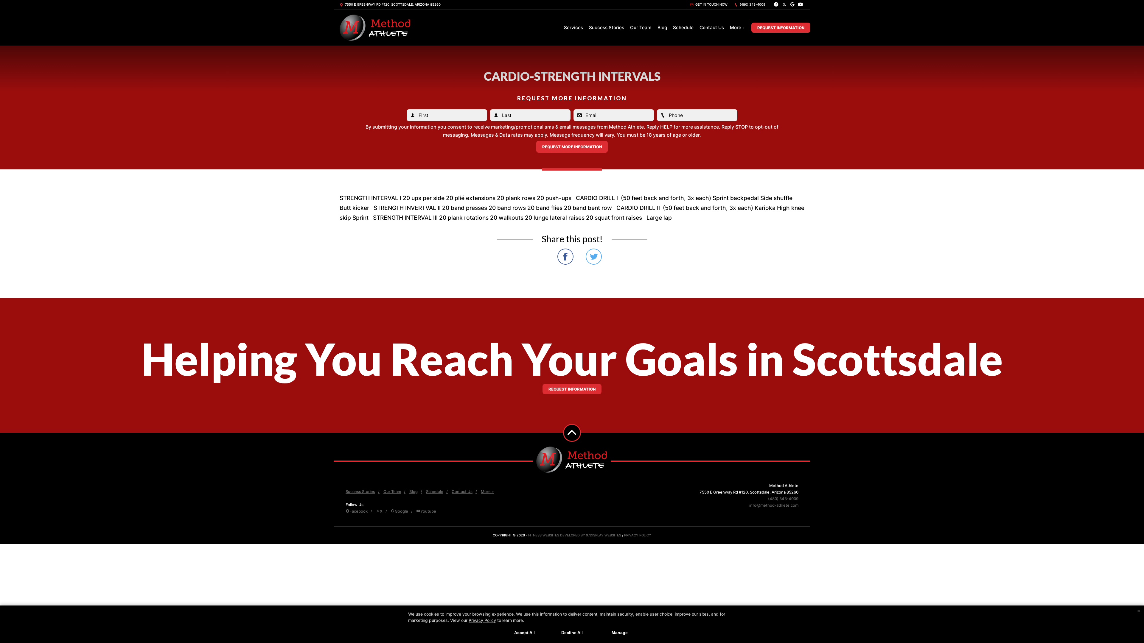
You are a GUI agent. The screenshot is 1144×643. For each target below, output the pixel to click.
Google (401, 511)
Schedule (683, 27)
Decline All (572, 632)
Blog (662, 27)
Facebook (358, 511)
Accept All (524, 632)
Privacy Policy (637, 535)
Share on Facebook (565, 256)
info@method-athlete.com (773, 505)
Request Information (780, 27)
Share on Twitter (593, 256)
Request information (572, 389)
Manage (620, 632)
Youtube (428, 511)
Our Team (641, 27)
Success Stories (606, 27)
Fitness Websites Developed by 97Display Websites (575, 535)
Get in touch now (711, 4)
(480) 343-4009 (752, 4)
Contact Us (712, 27)
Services (573, 27)
